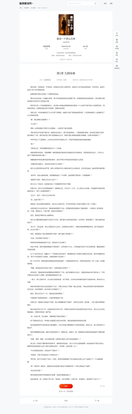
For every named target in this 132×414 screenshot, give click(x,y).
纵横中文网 (25, 9)
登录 (105, 3)
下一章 (97, 400)
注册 (111, 3)
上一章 (35, 400)
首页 (21, 8)
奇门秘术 (33, 8)
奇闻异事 (26, 8)
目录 (66, 400)
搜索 (95, 3)
